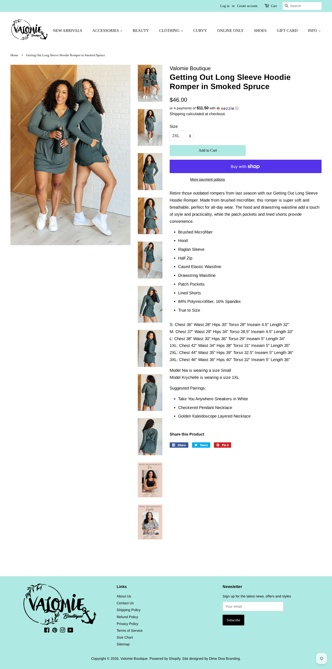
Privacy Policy (127, 624)
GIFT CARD (287, 30)
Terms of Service (130, 630)
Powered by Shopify (164, 658)
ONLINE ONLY (230, 30)
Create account (247, 6)
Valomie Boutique (134, 658)
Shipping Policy (128, 610)
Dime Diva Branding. (225, 658)
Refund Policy (127, 617)
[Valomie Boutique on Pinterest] (54, 631)
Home (14, 55)
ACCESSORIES (106, 30)
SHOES (260, 30)
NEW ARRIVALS (67, 30)
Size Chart (125, 637)
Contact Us (125, 603)
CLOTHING (170, 30)
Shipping (177, 114)
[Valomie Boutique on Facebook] (47, 631)
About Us (124, 596)
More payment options (207, 179)
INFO (313, 30)
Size (174, 126)
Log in (224, 6)
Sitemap (123, 644)
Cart (274, 6)
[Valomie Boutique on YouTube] (70, 631)
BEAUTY (141, 30)
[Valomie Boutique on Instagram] (62, 631)
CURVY (200, 30)
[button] (246, 108)
